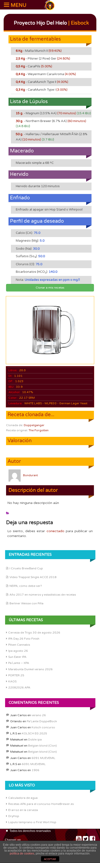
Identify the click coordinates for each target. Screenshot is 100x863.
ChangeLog (13, 840)
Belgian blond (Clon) (42, 745)
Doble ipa (35, 739)
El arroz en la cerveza (23, 810)
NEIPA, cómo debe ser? (25, 586)
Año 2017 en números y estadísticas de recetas (42, 594)
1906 (35, 770)
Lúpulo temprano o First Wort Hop (32, 822)
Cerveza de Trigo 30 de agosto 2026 (34, 632)
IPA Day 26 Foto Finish (23, 638)
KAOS (12, 681)
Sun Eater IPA (17, 657)
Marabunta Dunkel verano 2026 (30, 669)
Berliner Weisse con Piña (26, 603)
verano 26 (39, 715)
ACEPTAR (50, 859)
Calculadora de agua (23, 798)
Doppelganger (34, 425)
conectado (55, 531)
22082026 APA (19, 687)
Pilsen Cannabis (19, 644)
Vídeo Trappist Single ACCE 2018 (33, 577)
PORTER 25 (16, 675)
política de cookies (22, 853)
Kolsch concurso (43, 727)
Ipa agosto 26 (18, 650)
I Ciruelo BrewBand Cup (26, 568)
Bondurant (30, 475)
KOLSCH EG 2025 (34, 733)
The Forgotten (39, 430)
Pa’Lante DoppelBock (42, 721)
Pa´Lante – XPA (18, 663)
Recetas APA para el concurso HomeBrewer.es (41, 804)
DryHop (13, 816)
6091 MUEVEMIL (43, 758)
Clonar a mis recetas (50, 287)
